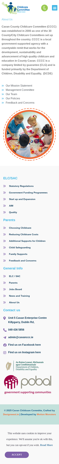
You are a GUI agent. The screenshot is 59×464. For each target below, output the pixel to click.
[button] (54, 7)
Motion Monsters (46, 414)
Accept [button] (17, 455)
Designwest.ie (11, 414)
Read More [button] (46, 445)
